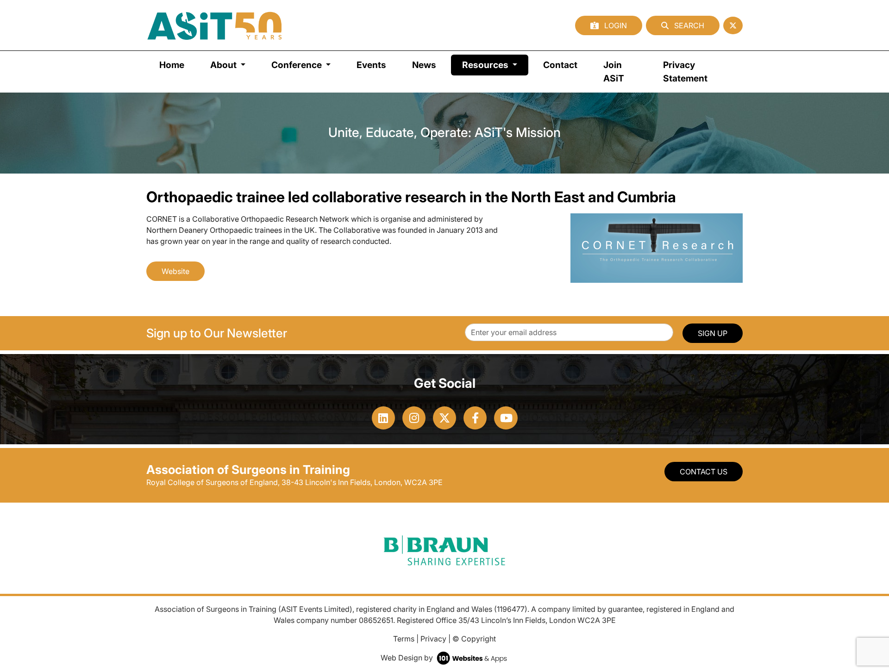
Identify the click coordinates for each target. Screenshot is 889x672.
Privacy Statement (685, 71)
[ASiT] (214, 25)
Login (614, 25)
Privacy (433, 638)
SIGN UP (712, 333)
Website (175, 271)
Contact (560, 64)
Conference (297, 64)
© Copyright (474, 638)
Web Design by (408, 657)
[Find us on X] (733, 25)
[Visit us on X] (444, 417)
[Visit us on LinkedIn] (383, 417)
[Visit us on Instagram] (414, 417)
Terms (403, 638)
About (224, 64)
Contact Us (703, 471)
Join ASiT (613, 71)
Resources (495, 64)
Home (171, 64)
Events (371, 64)
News (424, 64)
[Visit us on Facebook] (475, 417)
